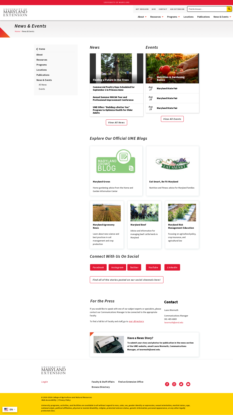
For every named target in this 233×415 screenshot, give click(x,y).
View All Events (172, 118)
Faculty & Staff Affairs (103, 381)
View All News (116, 122)
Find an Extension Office (130, 381)
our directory (136, 321)
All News (43, 84)
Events (42, 89)
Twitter (134, 267)
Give (154, 9)
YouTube (153, 267)
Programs (172, 16)
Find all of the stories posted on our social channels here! (127, 279)
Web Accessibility (49, 400)
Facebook (98, 267)
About (141, 16)
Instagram (117, 267)
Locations (188, 16)
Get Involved (142, 9)
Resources (155, 16)
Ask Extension (177, 9)
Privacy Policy (64, 400)
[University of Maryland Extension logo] (15, 12)
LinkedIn (172, 267)
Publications (203, 16)
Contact (163, 9)
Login (45, 381)
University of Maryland (116, 2)
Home (17, 31)
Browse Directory (101, 387)
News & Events (221, 16)
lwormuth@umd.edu (173, 322)
